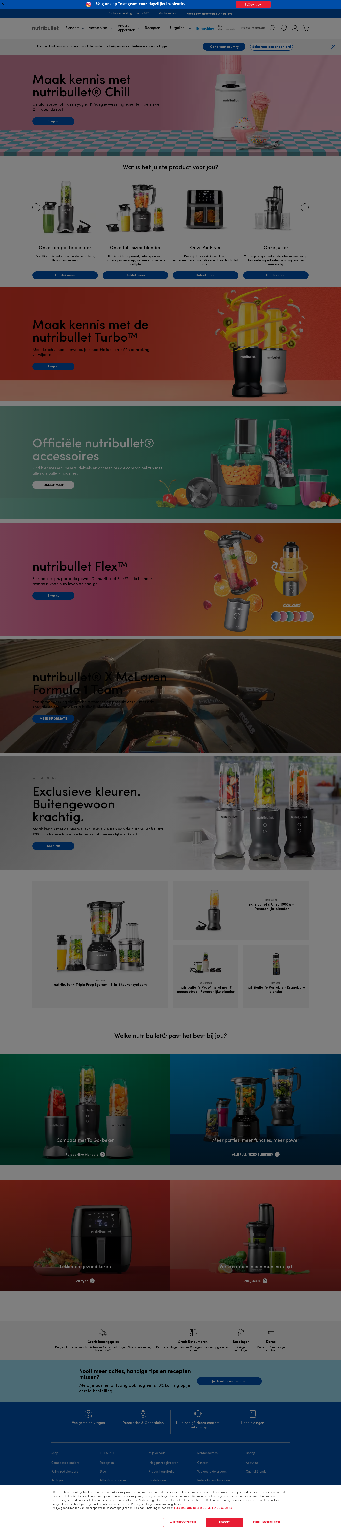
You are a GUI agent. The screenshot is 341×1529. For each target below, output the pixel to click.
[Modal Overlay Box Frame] (170, 4)
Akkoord (224, 1522)
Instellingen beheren (266, 1522)
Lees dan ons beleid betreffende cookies (203, 1508)
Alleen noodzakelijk (183, 1522)
